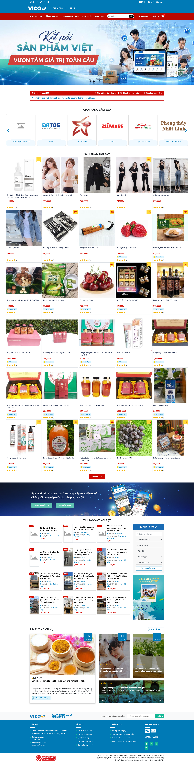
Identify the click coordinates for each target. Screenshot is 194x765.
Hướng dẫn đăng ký (119, 731)
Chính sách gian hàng (85, 741)
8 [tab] (137, 701)
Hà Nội (49, 533)
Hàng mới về (86, 16)
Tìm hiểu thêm (65, 505)
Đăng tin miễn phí (42, 505)
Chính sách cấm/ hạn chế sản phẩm (125, 741)
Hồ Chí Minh (84, 532)
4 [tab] (129, 701)
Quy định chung (83, 738)
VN (140, 2)
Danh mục (99, 16)
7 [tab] (135, 701)
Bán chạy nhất (37, 16)
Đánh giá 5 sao (53, 16)
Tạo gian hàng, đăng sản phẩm (123, 734)
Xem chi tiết (41, 698)
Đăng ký (151, 2)
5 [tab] (131, 701)
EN (143, 2)
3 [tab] (127, 701)
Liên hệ (72, 8)
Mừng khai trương (72, 16)
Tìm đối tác (53, 560)
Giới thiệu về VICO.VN (84, 731)
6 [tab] (133, 701)
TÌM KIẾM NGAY (149, 568)
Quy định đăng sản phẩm (121, 738)
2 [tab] (125, 701)
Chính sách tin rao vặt (85, 745)
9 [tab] (139, 701)
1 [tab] (123, 701)
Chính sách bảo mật (84, 734)
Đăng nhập (159, 2)
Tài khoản (144, 16)
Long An (49, 557)
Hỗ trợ (156, 16)
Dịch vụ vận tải (54, 536)
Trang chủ (58, 8)
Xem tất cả (97, 477)
